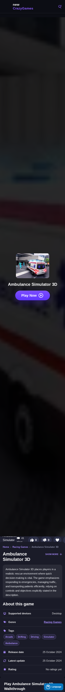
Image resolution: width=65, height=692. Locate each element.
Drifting (22, 637)
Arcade (9, 637)
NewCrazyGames (19, 6)
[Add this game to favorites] (57, 540)
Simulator (49, 637)
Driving (35, 637)
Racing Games (20, 547)
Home (6, 547)
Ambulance (11, 643)
